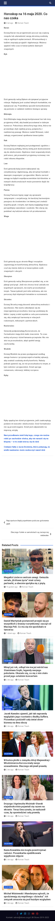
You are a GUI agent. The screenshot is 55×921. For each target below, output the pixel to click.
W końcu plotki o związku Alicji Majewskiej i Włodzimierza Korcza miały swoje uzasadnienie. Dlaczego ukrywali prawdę (27, 763)
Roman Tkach (23, 23)
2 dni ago (10, 680)
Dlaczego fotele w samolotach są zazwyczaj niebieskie (30, 534)
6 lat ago (9, 23)
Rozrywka (8, 571)
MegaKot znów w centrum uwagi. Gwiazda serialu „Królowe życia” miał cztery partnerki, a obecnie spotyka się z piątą (26, 580)
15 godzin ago (12, 587)
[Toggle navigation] (5, 3)
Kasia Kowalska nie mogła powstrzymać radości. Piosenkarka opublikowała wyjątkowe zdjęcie (25, 853)
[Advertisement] (27, 77)
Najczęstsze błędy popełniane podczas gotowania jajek (27, 522)
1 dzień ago (11, 633)
